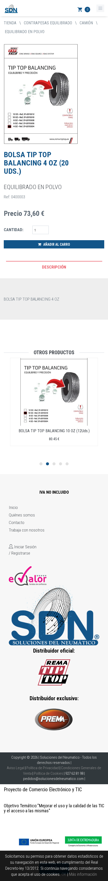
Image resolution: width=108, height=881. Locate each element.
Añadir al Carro (56, 244)
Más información (83, 874)
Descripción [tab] (54, 267)
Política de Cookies (48, 773)
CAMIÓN (86, 23)
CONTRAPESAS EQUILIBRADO (48, 23)
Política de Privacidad (42, 768)
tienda (10, 23)
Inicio (13, 507)
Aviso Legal (15, 768)
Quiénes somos (22, 514)
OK (64, 874)
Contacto (16, 522)
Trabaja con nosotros (26, 530)
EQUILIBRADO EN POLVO (24, 31)
